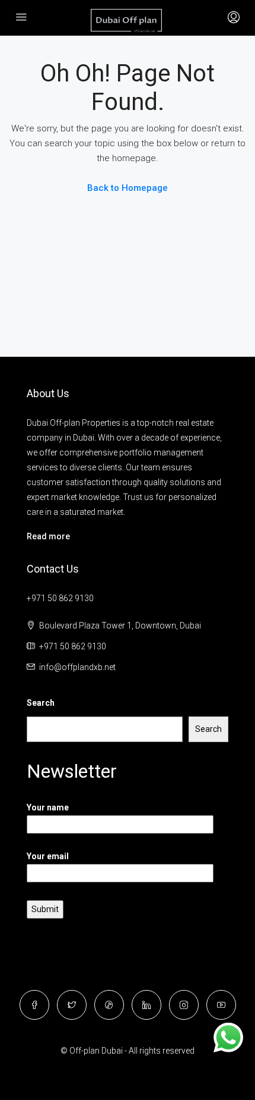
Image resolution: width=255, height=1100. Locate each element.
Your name (48, 807)
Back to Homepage (127, 188)
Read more (48, 536)
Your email (48, 856)
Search (41, 703)
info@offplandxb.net (77, 667)
